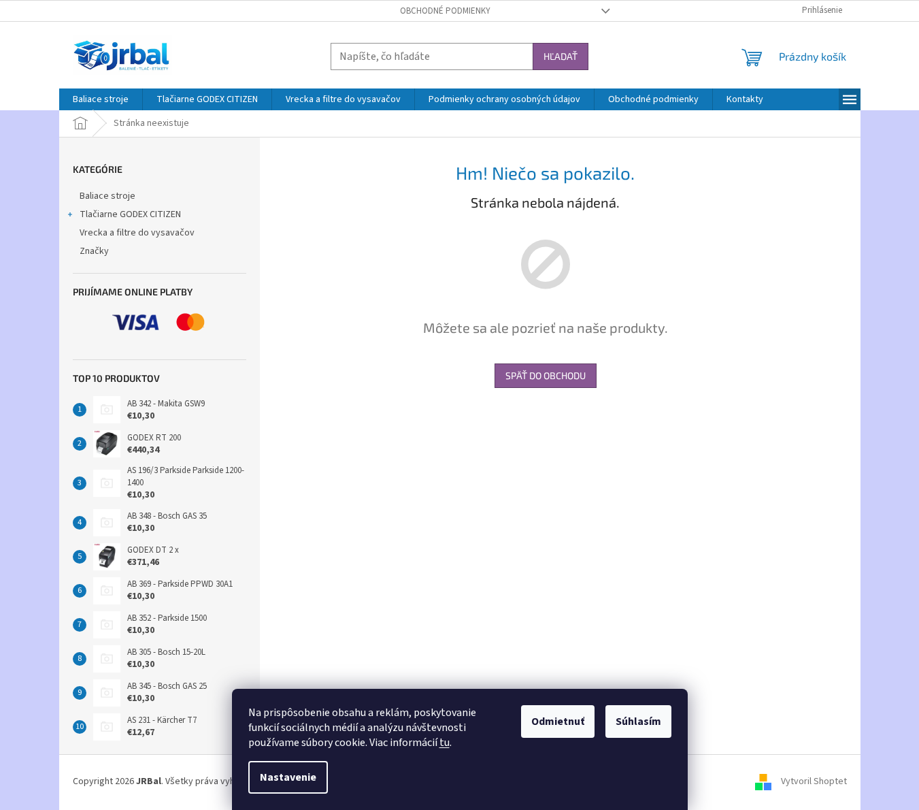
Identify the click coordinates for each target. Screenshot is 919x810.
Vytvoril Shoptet (814, 781)
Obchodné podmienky (445, 11)
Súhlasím (638, 721)
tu (444, 742)
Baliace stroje (107, 196)
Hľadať (561, 56)
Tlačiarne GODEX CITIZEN (130, 214)
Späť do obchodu (545, 375)
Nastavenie (288, 777)
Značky (94, 251)
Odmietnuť (557, 721)
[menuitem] (100, 99)
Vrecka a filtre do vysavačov (137, 233)
